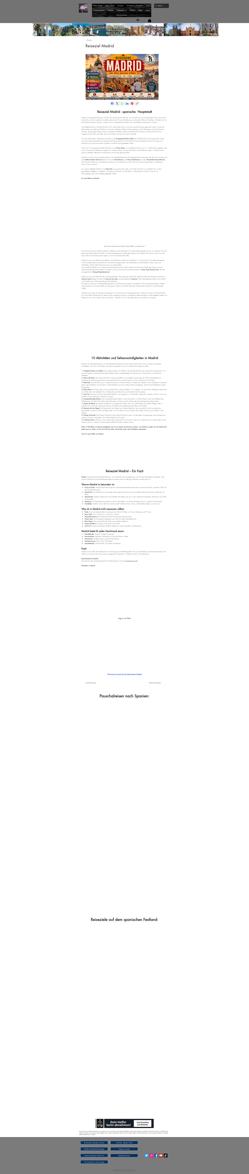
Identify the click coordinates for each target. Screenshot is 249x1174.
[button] (149, 20)
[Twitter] (146, 1155)
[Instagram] (151, 1155)
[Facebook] (112, 103)
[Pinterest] (132, 103)
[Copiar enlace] (137, 103)
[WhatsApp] (122, 103)
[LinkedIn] (127, 103)
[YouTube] (161, 1155)
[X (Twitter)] (117, 103)
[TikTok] (165, 1155)
